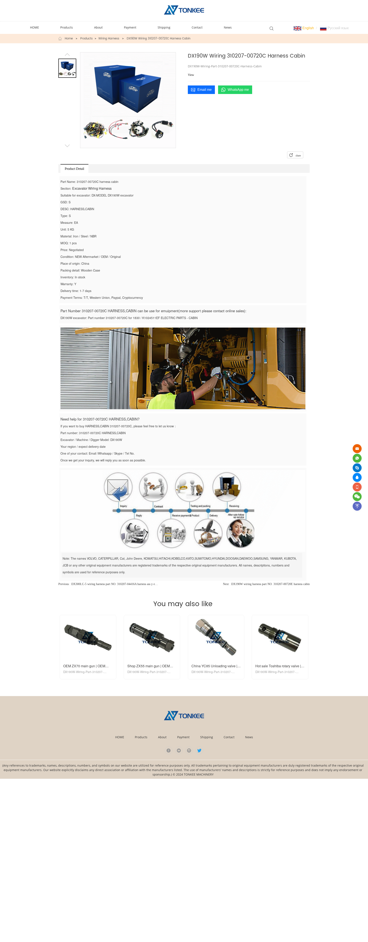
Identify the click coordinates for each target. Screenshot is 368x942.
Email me (204, 89)
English (308, 27)
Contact (229, 737)
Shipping (206, 737)
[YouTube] (179, 750)
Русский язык (338, 27)
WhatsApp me (238, 89)
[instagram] (189, 750)
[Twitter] (199, 750)
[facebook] (168, 750)
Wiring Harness (108, 39)
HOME (119, 737)
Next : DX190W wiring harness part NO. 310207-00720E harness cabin (266, 584)
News (249, 737)
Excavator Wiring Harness (92, 188)
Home (69, 39)
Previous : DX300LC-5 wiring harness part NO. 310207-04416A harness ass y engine (108, 584)
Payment (183, 737)
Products (86, 39)
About (162, 737)
